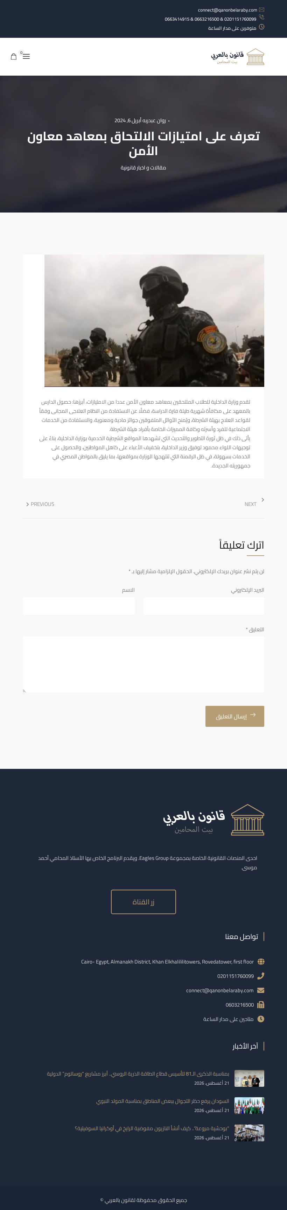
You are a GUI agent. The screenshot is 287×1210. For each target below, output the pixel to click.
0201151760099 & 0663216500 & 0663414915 (210, 19)
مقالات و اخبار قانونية (143, 167)
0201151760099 (235, 976)
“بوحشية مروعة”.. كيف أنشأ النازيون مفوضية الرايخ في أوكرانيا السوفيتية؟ (152, 1128)
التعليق (255, 629)
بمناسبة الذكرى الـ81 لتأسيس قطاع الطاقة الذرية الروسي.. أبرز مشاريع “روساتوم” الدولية (138, 1074)
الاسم (128, 589)
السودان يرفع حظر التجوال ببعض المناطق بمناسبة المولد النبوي (162, 1101)
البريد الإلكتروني (247, 589)
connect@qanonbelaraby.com (227, 10)
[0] (13, 57)
